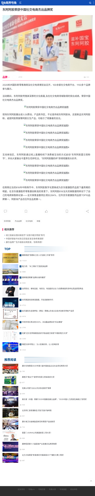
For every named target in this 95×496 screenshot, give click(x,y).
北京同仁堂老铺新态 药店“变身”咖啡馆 (36, 410)
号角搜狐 (63, 489)
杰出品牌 (18, 221)
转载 (38, 221)
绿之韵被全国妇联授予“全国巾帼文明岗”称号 (25, 235)
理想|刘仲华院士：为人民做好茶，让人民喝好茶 (40, 344)
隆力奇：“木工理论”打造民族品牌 (35, 266)
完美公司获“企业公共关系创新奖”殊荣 (36, 388)
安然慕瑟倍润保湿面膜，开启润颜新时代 (37, 300)
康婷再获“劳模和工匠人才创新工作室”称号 (38, 255)
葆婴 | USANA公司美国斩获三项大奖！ (37, 433)
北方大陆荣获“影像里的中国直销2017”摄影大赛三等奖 (43, 455)
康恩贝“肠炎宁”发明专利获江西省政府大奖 (38, 377)
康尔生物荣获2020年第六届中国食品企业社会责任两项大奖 (45, 366)
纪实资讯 (21, 489)
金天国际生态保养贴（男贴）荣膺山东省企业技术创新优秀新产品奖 (48, 311)
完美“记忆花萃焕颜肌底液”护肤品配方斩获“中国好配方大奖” (45, 333)
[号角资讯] (8, 2)
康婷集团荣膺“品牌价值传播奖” (34, 277)
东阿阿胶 (7, 221)
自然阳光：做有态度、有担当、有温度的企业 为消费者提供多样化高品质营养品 (52, 288)
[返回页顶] (91, 481)
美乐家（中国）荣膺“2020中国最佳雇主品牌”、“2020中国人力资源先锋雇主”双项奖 (54, 399)
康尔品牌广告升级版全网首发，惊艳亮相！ (24, 242)
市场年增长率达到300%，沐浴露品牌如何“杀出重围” (42, 322)
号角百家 (41, 489)
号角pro (31, 489)
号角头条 (52, 489)
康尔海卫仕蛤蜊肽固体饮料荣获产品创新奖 (38, 421)
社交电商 (29, 221)
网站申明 (73, 489)
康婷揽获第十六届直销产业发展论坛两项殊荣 (39, 444)
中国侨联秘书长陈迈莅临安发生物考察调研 (24, 238)
